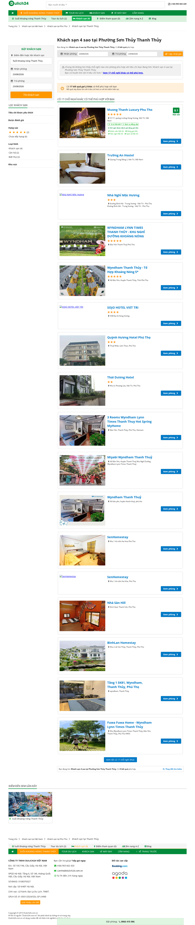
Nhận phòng (20, 68)
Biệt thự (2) (14, 156)
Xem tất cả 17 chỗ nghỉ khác (120, 759)
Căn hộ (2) (14, 152)
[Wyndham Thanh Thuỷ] (82, 510)
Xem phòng (169, 141)
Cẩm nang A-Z (136, 18)
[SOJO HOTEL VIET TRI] (82, 306)
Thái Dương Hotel (120, 377)
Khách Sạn (99, 12)
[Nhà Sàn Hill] (82, 616)
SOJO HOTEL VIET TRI (122, 307)
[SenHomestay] (82, 550)
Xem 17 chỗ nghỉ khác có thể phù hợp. (123, 72)
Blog (153, 18)
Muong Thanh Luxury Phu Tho (129, 110)
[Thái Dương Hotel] (82, 390)
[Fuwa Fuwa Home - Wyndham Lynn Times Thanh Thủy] (82, 735)
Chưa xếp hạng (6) (18, 136)
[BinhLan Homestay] (82, 656)
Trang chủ (12, 26)
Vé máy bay (120, 12)
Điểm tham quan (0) (110, 18)
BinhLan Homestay (121, 643)
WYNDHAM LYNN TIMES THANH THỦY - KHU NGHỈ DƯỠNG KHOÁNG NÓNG (126, 232)
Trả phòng (19, 80)
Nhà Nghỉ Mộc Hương (123, 195)
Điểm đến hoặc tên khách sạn (28, 55)
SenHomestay (117, 537)
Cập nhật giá (174, 53)
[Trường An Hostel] (82, 168)
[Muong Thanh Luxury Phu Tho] (82, 123)
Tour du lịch (76, 12)
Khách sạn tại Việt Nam (32, 26)
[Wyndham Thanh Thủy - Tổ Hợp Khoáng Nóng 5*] (82, 281)
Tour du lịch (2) (59, 18)
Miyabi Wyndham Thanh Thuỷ (129, 457)
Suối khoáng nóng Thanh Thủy (41, 12)
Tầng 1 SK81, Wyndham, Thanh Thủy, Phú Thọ (125, 685)
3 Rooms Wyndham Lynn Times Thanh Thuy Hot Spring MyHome (129, 421)
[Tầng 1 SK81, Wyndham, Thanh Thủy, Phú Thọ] (82, 696)
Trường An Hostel (120, 155)
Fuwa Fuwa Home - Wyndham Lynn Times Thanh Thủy (129, 724)
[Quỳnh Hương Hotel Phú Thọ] (82, 350)
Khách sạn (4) (15, 148)
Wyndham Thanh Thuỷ (124, 497)
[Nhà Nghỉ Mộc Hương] (82, 194)
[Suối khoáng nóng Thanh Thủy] (30, 815)
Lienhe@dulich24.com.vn (70, 870)
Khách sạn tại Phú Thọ (57, 26)
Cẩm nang (138, 12)
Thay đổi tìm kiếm (173, 769)
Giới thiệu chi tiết (30, 902)
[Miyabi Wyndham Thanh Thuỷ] (82, 470)
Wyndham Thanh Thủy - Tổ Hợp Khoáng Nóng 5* (127, 270)
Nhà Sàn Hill (116, 603)
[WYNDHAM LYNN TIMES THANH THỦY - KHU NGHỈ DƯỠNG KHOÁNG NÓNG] (82, 241)
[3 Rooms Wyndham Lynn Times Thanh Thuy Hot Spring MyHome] (82, 430)
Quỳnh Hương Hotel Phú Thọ (129, 337)
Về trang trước (147, 851)
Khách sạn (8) (83, 18)
